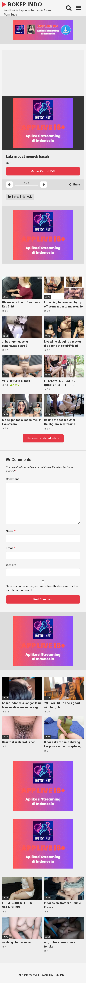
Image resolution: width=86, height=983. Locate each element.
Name (11, 531)
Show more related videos (43, 438)
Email (10, 548)
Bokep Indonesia (21, 196)
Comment (12, 479)
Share (76, 184)
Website (11, 565)
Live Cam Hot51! (44, 171)
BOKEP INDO (24, 4)
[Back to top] (78, 975)
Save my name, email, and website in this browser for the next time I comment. (42, 588)
